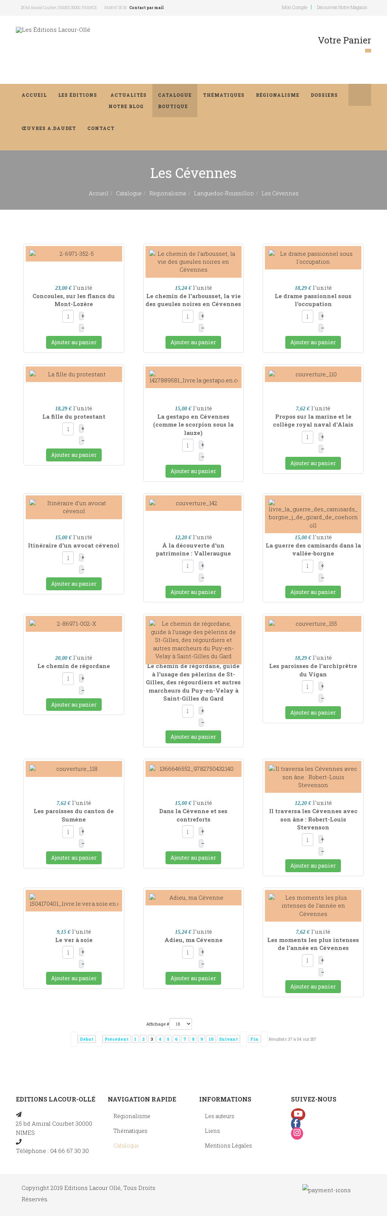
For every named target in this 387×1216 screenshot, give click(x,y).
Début (86, 1039)
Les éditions (77, 95)
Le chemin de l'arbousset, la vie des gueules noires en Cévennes (193, 300)
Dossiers (324, 95)
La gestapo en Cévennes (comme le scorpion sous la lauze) (193, 424)
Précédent (116, 1039)
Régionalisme (277, 95)
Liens (212, 1130)
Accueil (34, 95)
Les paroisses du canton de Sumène (74, 815)
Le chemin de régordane (73, 666)
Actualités (127, 100)
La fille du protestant (73, 416)
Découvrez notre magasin (342, 7)
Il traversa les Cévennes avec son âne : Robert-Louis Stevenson (313, 819)
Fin (254, 1039)
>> (264, 1039)
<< (74, 1039)
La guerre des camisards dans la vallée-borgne (313, 549)
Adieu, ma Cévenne (193, 940)
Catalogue (175, 100)
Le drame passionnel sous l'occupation (313, 300)
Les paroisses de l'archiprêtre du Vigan (313, 670)
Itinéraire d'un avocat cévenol (73, 545)
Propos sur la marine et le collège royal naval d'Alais (313, 420)
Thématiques (224, 95)
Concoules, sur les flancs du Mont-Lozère (74, 300)
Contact (101, 128)
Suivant (228, 1039)
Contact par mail (146, 7)
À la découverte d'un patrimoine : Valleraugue (193, 549)
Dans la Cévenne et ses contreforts (193, 815)
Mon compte (294, 7)
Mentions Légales (228, 1145)
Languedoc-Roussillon (224, 193)
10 (211, 1039)
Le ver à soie (74, 940)
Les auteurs (219, 1116)
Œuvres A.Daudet (49, 128)
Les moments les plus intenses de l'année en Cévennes (313, 943)
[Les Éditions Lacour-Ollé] (53, 29)
